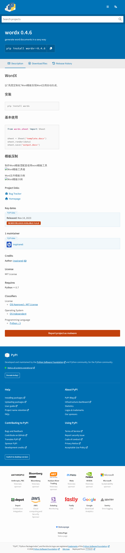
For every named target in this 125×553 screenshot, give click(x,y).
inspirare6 (18, 261)
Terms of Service (72, 431)
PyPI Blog (69, 397)
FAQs (7, 414)
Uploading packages (14, 402)
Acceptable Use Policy (75, 447)
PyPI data (11, 212)
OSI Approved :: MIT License (24, 304)
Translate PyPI (11, 439)
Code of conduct (72, 439)
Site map (66, 549)
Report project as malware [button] (62, 333)
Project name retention (15, 410)
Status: (20, 367)
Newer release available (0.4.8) (23, 223)
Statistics (69, 406)
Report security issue (74, 435)
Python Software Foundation (50, 362)
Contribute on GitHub (15, 435)
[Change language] (116, 7)
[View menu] (108, 7)
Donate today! (12, 375)
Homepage (15, 199)
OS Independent (18, 314)
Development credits (14, 447)
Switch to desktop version (17, 457)
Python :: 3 (15, 323)
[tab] (15, 63)
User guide (10, 406)
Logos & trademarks (74, 410)
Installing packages (14, 397)
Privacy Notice (71, 443)
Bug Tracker (15, 193)
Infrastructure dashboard (77, 402)
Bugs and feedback (14, 431)
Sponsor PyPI (11, 443)
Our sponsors (71, 414)
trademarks (73, 546)
